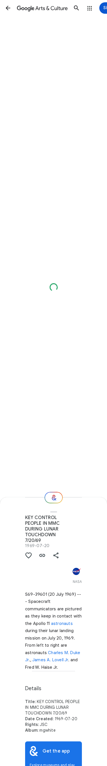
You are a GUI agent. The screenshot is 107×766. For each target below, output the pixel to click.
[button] (8, 8)
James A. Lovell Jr (50, 659)
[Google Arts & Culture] (42, 8)
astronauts (62, 623)
